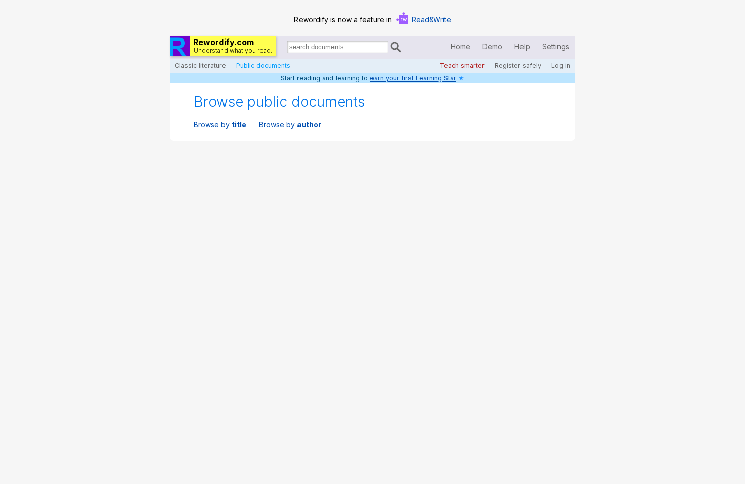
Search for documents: (286, 48)
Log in (560, 65)
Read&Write (431, 19)
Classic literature (200, 65)
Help (522, 46)
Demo (492, 46)
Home (460, 46)
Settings (555, 46)
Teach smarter (462, 65)
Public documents (263, 65)
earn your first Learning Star (413, 78)
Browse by (220, 124)
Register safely (518, 65)
